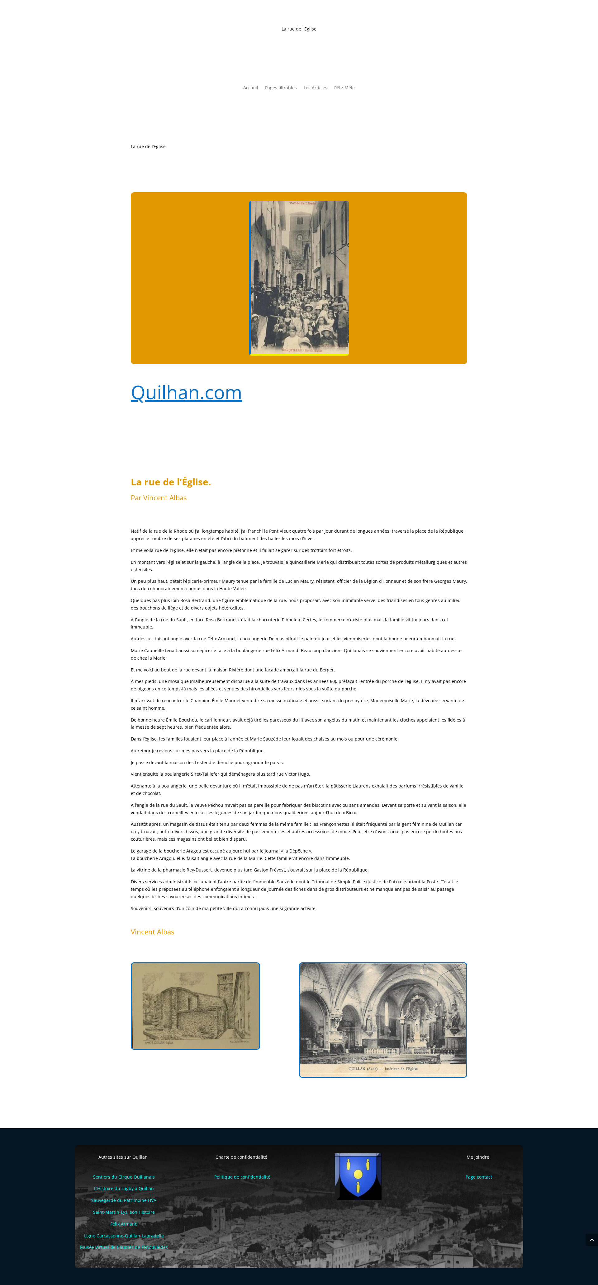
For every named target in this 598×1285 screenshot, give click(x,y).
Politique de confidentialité (242, 1177)
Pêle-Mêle (344, 88)
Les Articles (315, 88)
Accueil (250, 88)
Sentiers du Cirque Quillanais (124, 1177)
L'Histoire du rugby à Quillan (124, 1188)
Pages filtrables (281, 88)
